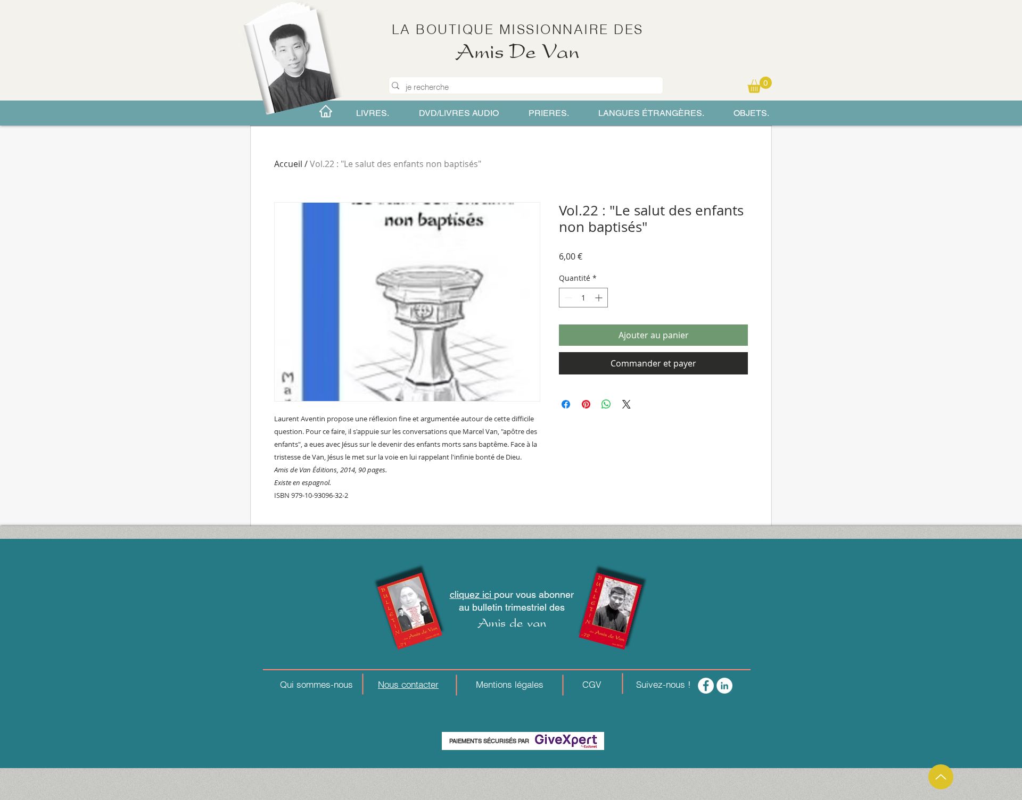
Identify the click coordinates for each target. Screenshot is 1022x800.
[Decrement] (567, 297)
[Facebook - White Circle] (706, 686)
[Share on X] (626, 404)
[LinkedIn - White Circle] (724, 686)
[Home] (325, 111)
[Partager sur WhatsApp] (606, 404)
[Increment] (599, 297)
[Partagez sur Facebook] (565, 404)
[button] (759, 85)
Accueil (288, 164)
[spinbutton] (583, 297)
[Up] (940, 776)
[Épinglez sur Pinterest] (586, 404)
